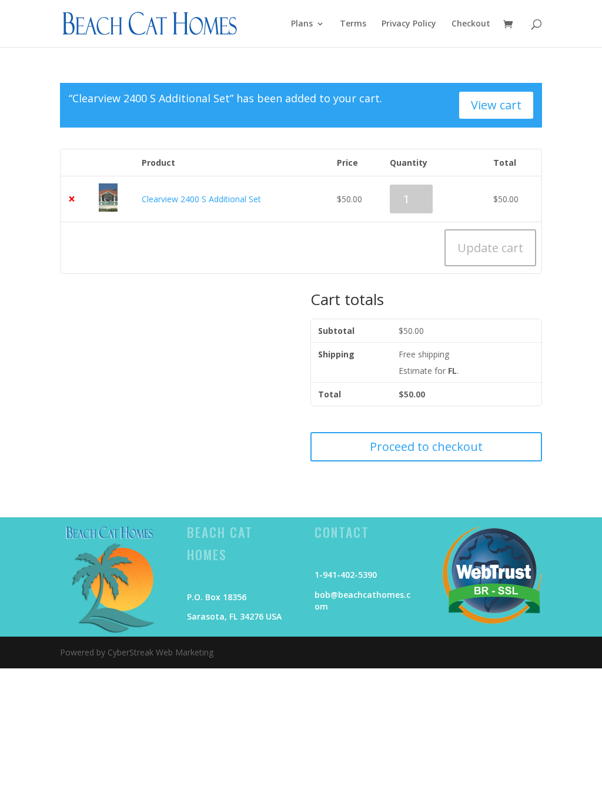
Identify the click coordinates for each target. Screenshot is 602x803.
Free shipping (424, 354)
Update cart (490, 248)
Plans (302, 24)
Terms (353, 24)
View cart (496, 105)
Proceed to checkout (426, 446)
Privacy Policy (409, 24)
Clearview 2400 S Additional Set (201, 199)
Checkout (471, 24)
